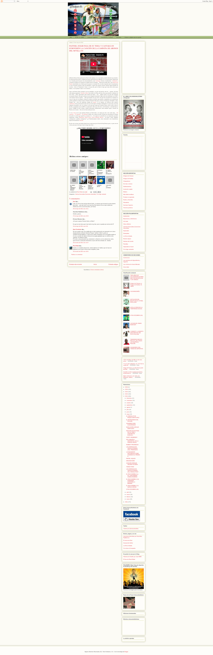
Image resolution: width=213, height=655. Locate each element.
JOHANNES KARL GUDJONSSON (131, 424)
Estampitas (126, 233)
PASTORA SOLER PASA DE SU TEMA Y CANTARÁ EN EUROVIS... (132, 433)
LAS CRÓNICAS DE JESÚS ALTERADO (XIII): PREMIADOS (132, 448)
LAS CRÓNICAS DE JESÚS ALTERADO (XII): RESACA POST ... (133, 470)
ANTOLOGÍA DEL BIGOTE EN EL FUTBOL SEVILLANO (136, 301)
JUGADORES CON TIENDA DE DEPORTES (136, 348)
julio (128, 409)
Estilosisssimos (127, 186)
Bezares (101, 117)
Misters (125, 191)
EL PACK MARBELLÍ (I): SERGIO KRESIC (132, 486)
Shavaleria (126, 202)
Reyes (87, 93)
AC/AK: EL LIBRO (79, 37)
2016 (126, 387)
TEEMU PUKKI (130, 466)
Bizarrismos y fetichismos (130, 218)
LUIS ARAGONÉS (135, 291)
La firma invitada (127, 236)
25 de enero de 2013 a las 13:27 (80, 242)
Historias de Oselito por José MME (132, 556)
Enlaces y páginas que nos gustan (133, 37)
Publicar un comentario (76, 254)
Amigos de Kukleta (128, 178)
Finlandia (114, 81)
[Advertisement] (133, 67)
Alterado (81, 120)
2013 (126, 394)
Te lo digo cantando (101, 194)
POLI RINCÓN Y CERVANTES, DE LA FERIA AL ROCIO (132, 441)
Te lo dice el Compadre (129, 548)
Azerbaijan (98, 81)
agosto (128, 407)
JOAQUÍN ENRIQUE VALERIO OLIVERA (132, 463)
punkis (94, 102)
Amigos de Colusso (128, 176)
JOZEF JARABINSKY (131, 437)
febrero (129, 496)
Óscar (93, 117)
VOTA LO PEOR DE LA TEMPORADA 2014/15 (136, 308)
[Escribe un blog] (95, 192)
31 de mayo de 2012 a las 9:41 (80, 226)
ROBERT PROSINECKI (132, 444)
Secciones (118, 37)
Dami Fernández (77, 229)
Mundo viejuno (127, 238)
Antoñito (83, 93)
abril (128, 492)
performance (72, 103)
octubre (129, 402)
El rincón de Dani (127, 540)
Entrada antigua (113, 264)
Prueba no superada (128, 197)
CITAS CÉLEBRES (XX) (136, 315)
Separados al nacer (128, 246)
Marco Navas (88, 117)
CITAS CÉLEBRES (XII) (132, 489)
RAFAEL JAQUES (130, 458)
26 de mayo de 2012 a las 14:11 (80, 208)
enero (128, 499)
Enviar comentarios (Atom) (97, 269)
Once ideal (126, 267)
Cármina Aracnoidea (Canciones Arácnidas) (85, 194)
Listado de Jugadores (92, 37)
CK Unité (125, 221)
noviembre (129, 400)
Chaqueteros (126, 181)
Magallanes (81, 117)
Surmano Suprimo (128, 205)
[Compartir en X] (97, 192)
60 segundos (85, 114)
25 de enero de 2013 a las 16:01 (80, 251)
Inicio (95, 264)
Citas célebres (127, 224)
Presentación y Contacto (107, 37)
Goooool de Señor (128, 543)
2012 (126, 396)
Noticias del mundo (128, 241)
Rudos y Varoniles (128, 199)
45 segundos (78, 114)
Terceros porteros (128, 207)
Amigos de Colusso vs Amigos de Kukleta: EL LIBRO (136, 285)
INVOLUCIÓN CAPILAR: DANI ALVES (132, 427)
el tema (74, 112)
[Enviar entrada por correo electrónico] (91, 192)
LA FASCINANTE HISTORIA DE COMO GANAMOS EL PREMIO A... (133, 454)
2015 (126, 389)
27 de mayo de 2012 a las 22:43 (80, 216)
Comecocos (126, 257)
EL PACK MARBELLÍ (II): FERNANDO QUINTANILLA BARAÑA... (132, 481)
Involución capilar (127, 189)
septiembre (130, 405)
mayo (128, 414)
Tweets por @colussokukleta (130, 528)
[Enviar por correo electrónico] (94, 192)
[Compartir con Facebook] (98, 192)
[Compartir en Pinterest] (100, 192)
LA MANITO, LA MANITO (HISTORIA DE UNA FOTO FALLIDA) (136, 333)
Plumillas (125, 244)
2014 (126, 391)
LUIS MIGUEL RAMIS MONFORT (136, 324)
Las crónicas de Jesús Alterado (131, 264)
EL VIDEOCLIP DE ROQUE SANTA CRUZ (132, 416)
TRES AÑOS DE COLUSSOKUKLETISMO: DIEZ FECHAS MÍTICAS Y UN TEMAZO (137, 277)
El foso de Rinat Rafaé (129, 559)
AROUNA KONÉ (130, 460)
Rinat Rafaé (80, 192)
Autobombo (126, 216)
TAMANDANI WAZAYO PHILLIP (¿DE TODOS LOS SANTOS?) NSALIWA (136, 341)
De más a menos (127, 183)
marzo (128, 494)
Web (71, 37)
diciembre (129, 398)
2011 (126, 502)
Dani (74, 201)
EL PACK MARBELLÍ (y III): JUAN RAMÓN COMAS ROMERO (132, 475)
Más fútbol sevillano (128, 194)
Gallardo (97, 117)
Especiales (126, 230)
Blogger (126, 651)
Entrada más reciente (75, 264)
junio (128, 412)
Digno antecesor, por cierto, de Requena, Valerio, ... (131, 376)
